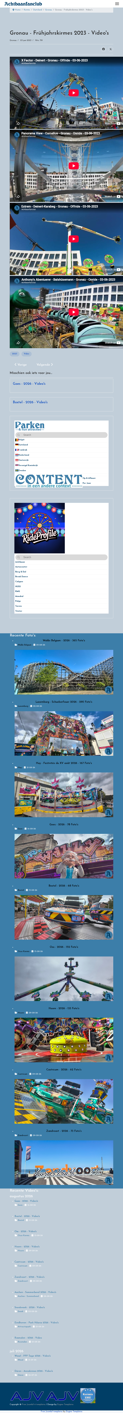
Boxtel (21, 890)
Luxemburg (23, 706)
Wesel (20, 1360)
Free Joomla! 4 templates (33, 1404)
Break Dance (21, 577)
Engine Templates (65, 1404)
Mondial (19, 596)
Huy (20, 767)
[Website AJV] (27, 1395)
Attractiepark (24, 1327)
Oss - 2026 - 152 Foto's (64, 947)
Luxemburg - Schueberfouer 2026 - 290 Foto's (64, 702)
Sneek (20, 1311)
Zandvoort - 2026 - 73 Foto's (64, 1131)
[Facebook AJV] (62, 1395)
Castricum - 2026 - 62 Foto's (63, 1069)
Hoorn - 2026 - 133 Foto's (64, 1008)
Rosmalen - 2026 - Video (28, 1338)
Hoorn (21, 1013)
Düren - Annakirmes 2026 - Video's (34, 1371)
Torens (18, 606)
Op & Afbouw (89, 478)
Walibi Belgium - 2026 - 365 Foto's (64, 640)
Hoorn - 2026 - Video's (27, 1247)
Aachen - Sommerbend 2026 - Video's (35, 1292)
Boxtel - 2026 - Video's (30, 402)
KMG (17, 591)
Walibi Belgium (24, 645)
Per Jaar (88, 483)
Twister (18, 611)
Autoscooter (21, 567)
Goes (20, 829)
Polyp (18, 601)
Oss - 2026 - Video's (25, 1231)
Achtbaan (20, 562)
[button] (106, 439)
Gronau (13, 40)
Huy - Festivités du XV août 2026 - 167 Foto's (64, 763)
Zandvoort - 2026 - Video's (29, 1277)
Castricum (22, 1074)
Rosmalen (22, 1342)
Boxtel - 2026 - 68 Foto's (64, 886)
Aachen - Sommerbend (28, 1296)
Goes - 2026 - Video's (29, 384)
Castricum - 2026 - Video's (29, 1262)
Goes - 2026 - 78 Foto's (64, 824)
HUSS (18, 587)
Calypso (19, 582)
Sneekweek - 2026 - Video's (30, 1307)
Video (26, 354)
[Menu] (117, 4)
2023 (14, 354)
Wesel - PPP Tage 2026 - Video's (33, 1356)
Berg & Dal (20, 572)
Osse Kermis (23, 951)
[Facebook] (103, 49)
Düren (20, 1375)
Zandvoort (23, 1135)
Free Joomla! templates (52, 1411)
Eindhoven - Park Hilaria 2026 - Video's (36, 1323)
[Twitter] (110, 49)
